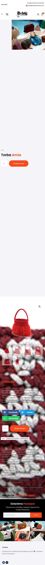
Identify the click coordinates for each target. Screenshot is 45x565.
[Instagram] (7, 562)
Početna (4, 370)
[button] (7, 14)
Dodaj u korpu (18, 163)
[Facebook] (3, 562)
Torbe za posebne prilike (15, 370)
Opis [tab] (3, 438)
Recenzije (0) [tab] (24, 438)
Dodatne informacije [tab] (12, 438)
